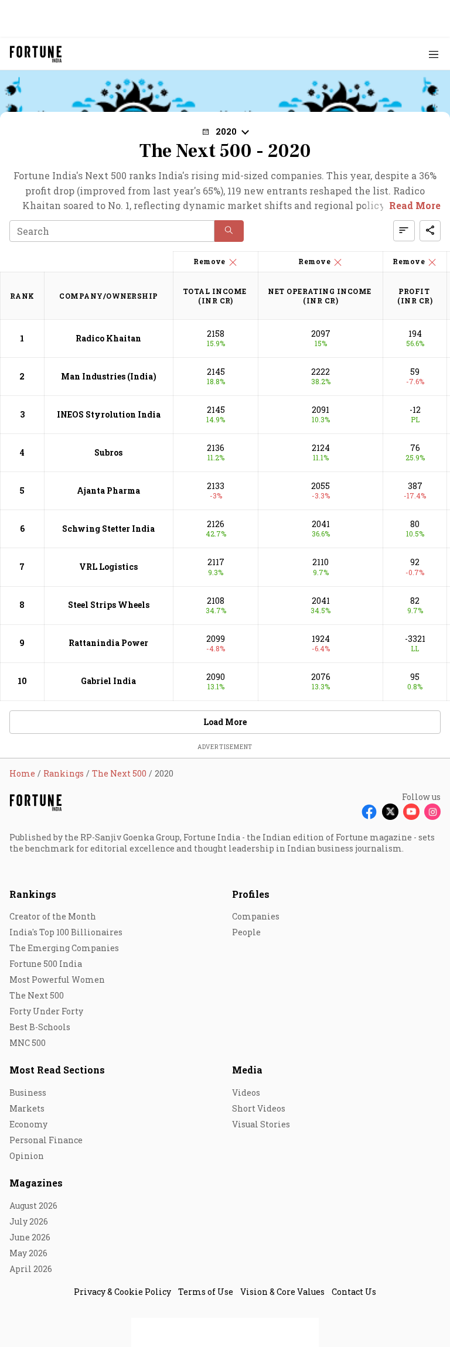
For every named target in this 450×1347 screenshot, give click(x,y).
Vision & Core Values (282, 1291)
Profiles (251, 894)
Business (27, 1092)
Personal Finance (46, 1140)
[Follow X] (390, 812)
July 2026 (28, 1221)
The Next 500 (36, 995)
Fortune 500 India (45, 963)
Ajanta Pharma (108, 490)
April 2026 (30, 1268)
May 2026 (28, 1253)
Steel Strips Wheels (108, 604)
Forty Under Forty (46, 1011)
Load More (225, 721)
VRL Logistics (108, 566)
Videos (246, 1092)
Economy (28, 1124)
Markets (27, 1108)
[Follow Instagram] (432, 812)
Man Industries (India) (108, 376)
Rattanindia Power (108, 642)
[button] (229, 231)
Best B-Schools (39, 1027)
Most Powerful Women (57, 979)
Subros (108, 452)
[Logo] (36, 54)
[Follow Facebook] (369, 812)
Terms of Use (205, 1291)
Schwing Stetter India (108, 528)
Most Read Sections (57, 1070)
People (246, 932)
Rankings (32, 894)
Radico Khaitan (108, 338)
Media (247, 1070)
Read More (415, 205)
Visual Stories (261, 1124)
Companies (255, 916)
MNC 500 (27, 1042)
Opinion (26, 1155)
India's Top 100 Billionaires (65, 932)
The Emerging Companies (64, 947)
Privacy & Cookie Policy (122, 1291)
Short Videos (258, 1108)
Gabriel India (108, 680)
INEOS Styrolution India (109, 414)
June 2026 (29, 1237)
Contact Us (354, 1291)
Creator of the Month (52, 916)
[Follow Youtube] (411, 812)
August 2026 (33, 1205)
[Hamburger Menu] (434, 54)
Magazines (36, 1183)
